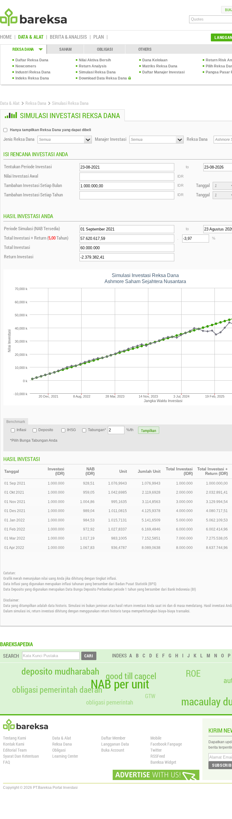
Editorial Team (15, 750)
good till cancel (131, 676)
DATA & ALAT (31, 37)
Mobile (155, 738)
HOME (6, 37)
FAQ (6, 762)
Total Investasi (17, 247)
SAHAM (65, 49)
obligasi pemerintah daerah (57, 689)
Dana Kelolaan (154, 60)
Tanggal (203, 185)
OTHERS (145, 49)
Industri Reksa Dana (32, 72)
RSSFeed (157, 756)
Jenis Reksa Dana (18, 139)
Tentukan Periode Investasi (28, 166)
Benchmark (15, 422)
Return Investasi (18, 256)
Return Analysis (93, 66)
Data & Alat (10, 103)
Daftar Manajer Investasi (163, 72)
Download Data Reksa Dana (103, 78)
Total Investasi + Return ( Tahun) (36, 238)
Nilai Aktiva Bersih (95, 60)
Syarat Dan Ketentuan (21, 756)
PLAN (98, 37)
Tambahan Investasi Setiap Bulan (33, 185)
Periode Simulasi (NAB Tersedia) (32, 228)
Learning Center (65, 756)
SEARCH (11, 656)
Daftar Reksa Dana (31, 60)
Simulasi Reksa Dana (97, 72)
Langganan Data (115, 744)
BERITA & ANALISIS (68, 37)
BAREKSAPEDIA (16, 644)
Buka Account (112, 750)
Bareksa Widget (163, 762)
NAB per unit (120, 684)
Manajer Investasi (110, 139)
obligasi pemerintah (109, 702)
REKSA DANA (23, 49)
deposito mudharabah (60, 671)
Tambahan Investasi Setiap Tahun (33, 195)
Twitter (156, 750)
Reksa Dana (35, 103)
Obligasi (59, 750)
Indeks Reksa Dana (32, 78)
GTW (150, 696)
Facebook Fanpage (166, 744)
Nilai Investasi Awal (21, 176)
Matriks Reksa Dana (159, 66)
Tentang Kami (14, 738)
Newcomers (25, 66)
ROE (193, 673)
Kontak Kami (13, 744)
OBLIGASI (105, 49)
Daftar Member (113, 738)
